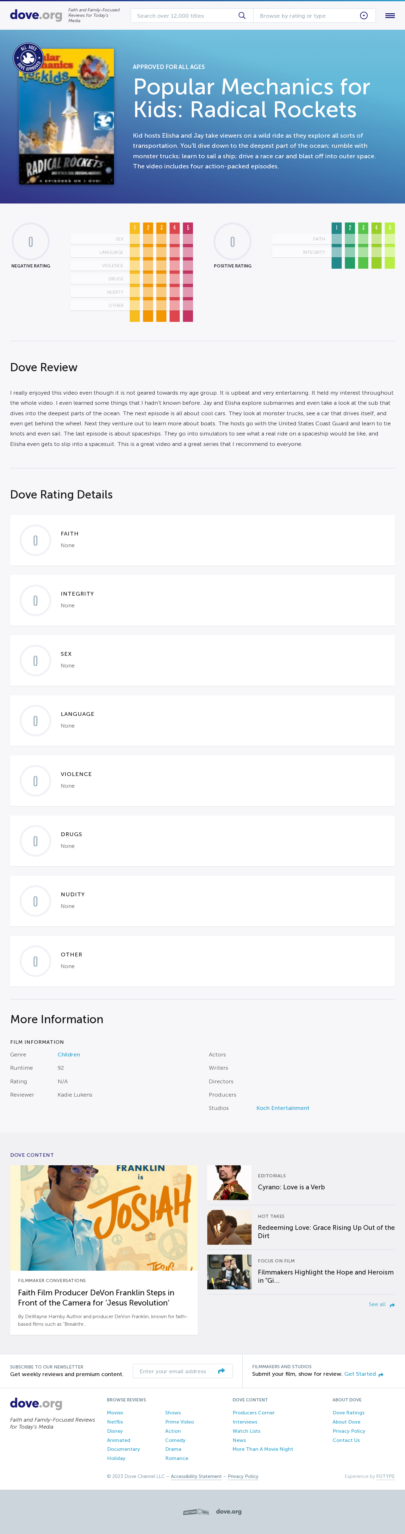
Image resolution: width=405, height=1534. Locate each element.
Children (69, 1054)
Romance (176, 1458)
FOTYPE (385, 1476)
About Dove (346, 1421)
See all (378, 1304)
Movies (115, 1412)
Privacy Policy (349, 1431)
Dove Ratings (348, 1412)
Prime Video (179, 1421)
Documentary (123, 1449)
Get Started (360, 1374)
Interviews (245, 1421)
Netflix (115, 1421)
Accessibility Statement (196, 1476)
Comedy (175, 1440)
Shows (173, 1412)
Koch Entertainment (282, 1108)
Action (173, 1431)
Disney (115, 1431)
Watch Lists (246, 1431)
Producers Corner (254, 1412)
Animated (118, 1440)
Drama (173, 1449)
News (239, 1440)
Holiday (116, 1458)
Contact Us (346, 1440)
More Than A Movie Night (263, 1449)
